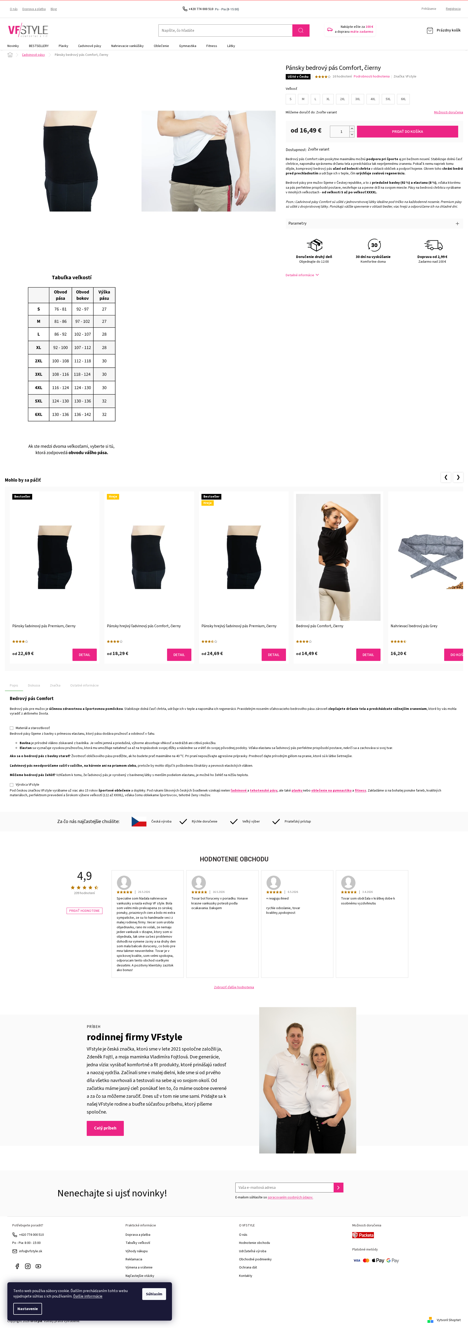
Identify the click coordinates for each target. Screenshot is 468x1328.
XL (328, 99)
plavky (297, 790)
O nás (13, 9)
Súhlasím (154, 1294)
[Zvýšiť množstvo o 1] (351, 129)
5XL (388, 99)
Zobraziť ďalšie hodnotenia (234, 987)
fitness (360, 790)
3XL (357, 99)
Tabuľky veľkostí (138, 1242)
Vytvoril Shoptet (449, 1320)
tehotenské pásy (263, 790)
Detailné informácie (300, 275)
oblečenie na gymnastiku (331, 790)
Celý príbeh (105, 1128)
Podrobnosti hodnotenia (372, 76)
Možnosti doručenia (448, 112)
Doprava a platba (34, 9)
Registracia (453, 9)
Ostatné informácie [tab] (84, 685)
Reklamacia (134, 1259)
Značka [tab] (55, 685)
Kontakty (245, 1275)
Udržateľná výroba (252, 1251)
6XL (403, 99)
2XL (342, 99)
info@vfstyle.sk (30, 1251)
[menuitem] (13, 46)
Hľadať (301, 30)
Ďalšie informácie (87, 1296)
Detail (84, 654)
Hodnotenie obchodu (254, 1242)
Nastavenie (27, 1309)
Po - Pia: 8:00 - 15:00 (26, 1242)
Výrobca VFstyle (27, 784)
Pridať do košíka (407, 131)
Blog (54, 9)
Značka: (405, 76)
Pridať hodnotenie (84, 910)
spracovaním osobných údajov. (290, 1197)
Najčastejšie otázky (140, 1275)
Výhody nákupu (137, 1251)
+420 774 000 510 (31, 1234)
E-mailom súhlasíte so (274, 1197)
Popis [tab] (14, 685)
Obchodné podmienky (255, 1259)
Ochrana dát (248, 1267)
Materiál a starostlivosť (33, 728)
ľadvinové (239, 790)
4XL (372, 99)
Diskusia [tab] (34, 685)
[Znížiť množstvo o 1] (351, 134)
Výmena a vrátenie (139, 1267)
